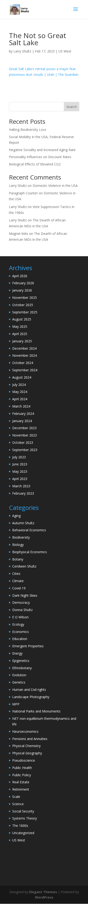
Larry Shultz (22, 51)
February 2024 (23, 413)
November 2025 (24, 297)
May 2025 (19, 326)
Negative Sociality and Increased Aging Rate (42, 150)
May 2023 (19, 471)
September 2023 (24, 450)
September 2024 (24, 370)
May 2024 (19, 391)
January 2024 (22, 421)
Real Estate (20, 782)
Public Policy (21, 775)
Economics (20, 631)
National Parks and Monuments (36, 711)
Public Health (22, 767)
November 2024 (24, 355)
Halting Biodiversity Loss (27, 129)
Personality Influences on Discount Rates (40, 157)
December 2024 (24, 348)
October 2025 (22, 305)
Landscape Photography (30, 697)
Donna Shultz (22, 610)
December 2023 (24, 428)
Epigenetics (20, 660)
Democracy (21, 602)
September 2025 (24, 312)
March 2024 (21, 406)
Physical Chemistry (26, 746)
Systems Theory (24, 818)
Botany (17, 559)
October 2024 (22, 362)
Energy (17, 653)
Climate (18, 581)
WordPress (44, 897)
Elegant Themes (43, 892)
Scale (16, 796)
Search (71, 106)
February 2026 (23, 283)
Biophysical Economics (29, 552)
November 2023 (24, 435)
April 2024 (19, 399)
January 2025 (22, 341)
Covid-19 (19, 588)
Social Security (23, 811)
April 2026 (19, 276)
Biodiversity (21, 537)
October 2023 (22, 442)
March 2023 (21, 486)
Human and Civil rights (29, 689)
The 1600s (20, 825)
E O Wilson (20, 617)
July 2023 (19, 457)
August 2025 (21, 319)
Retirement (20, 789)
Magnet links (18, 233)
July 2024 (19, 384)
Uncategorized (23, 833)
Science (18, 804)
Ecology (18, 624)
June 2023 (19, 464)
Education (19, 638)
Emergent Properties (28, 646)
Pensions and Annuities (29, 738)
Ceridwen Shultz (24, 566)
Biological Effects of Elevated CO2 (35, 164)
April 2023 (19, 478)
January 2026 (22, 290)
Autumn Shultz (23, 523)
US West (64, 51)
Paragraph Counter (23, 193)
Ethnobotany (22, 668)
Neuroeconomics (25, 731)
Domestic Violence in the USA (55, 185)
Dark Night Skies (24, 595)
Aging (16, 515)
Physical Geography (27, 753)
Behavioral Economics (29, 530)
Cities (16, 573)
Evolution (19, 675)
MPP (15, 704)
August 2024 (21, 377)
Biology (18, 544)
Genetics (18, 682)
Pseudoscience (23, 760)
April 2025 (19, 334)
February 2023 (23, 493)
